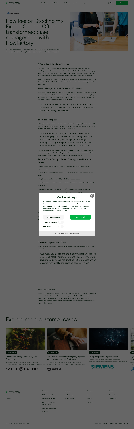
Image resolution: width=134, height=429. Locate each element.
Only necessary (53, 217)
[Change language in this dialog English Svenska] (91, 196)
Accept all (80, 217)
